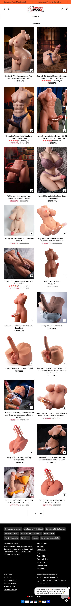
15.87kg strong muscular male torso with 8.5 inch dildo (19, 282)
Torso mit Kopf (42, 559)
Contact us (7, 577)
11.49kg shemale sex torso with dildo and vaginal (19, 240)
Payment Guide (9, 586)
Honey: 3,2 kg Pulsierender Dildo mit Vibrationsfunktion (52, 501)
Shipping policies (10, 583)
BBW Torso (41, 562)
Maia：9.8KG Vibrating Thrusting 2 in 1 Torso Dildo (19, 327)
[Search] (9, 9)
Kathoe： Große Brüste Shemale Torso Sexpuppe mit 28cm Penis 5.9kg (19, 501)
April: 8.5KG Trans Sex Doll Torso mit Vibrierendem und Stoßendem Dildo (52, 459)
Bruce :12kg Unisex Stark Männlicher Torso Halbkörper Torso (19, 137)
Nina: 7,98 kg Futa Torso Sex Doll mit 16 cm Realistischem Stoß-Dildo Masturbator (52, 414)
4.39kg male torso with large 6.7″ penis (19, 368)
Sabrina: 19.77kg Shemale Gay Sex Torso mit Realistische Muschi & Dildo (19, 77)
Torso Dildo (41, 556)
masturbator (22, 547)
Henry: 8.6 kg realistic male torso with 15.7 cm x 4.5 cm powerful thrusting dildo (52, 137)
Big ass (39, 553)
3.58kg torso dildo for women (52, 326)
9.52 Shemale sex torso (52, 281)
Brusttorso (41, 568)
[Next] (40, 513)
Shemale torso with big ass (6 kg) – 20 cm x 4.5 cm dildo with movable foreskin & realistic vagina (52, 370)
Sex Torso (40, 547)
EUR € (31, 596)
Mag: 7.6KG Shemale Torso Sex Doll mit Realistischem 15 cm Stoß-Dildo (52, 240)
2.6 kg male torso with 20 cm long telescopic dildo (19, 459)
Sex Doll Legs (42, 565)
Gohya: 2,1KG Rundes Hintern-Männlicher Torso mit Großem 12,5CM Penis (52, 77)
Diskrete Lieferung (10, 590)
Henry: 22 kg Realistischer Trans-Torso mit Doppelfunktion (52, 197)
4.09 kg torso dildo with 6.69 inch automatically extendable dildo (19, 197)
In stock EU (41, 550)
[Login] (62, 9)
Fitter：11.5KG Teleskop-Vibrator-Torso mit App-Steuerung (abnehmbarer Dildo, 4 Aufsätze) (19, 415)
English (39, 596)
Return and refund (10, 580)
